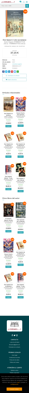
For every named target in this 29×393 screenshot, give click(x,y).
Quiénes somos (14, 370)
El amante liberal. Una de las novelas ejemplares (8, 219)
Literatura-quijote (17, 64)
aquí (18, 382)
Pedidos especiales (14, 372)
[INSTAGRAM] (17, 335)
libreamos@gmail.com (14, 344)
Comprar (8, 126)
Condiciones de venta (14, 357)
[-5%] (8, 104)
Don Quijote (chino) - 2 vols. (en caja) (8, 177)
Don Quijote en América (8, 114)
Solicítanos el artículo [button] (13, 76)
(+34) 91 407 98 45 (14, 342)
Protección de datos (14, 360)
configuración (14, 384)
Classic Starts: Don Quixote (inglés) (20, 113)
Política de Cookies (14, 362)
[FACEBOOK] (12, 335)
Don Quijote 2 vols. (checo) (21, 179)
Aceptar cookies (14, 389)
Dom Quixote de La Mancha (21, 220)
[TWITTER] (14, 335)
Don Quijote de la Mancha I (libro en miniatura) (8, 144)
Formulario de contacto (14, 347)
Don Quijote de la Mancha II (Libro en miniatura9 (20, 144)
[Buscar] (27, 6)
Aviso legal (14, 355)
